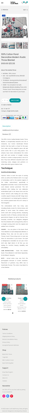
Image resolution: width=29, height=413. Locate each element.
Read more (11, 284)
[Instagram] (3, 396)
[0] (22, 3)
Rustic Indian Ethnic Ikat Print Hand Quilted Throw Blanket (7, 304)
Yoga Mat (5, 357)
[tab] (14, 126)
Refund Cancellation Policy (9, 339)
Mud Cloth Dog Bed (7, 363)
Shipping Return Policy (8, 336)
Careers (4, 381)
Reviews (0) (6, 134)
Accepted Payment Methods (10, 345)
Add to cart (15, 100)
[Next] (25, 27)
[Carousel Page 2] (14, 313)
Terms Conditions (7, 333)
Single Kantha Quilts (12, 111)
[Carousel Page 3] (16, 313)
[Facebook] (7, 396)
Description (6, 126)
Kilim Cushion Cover (8, 360)
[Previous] (4, 27)
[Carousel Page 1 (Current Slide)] (12, 313)
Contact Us (5, 375)
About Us (4, 378)
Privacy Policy (6, 342)
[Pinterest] (11, 396)
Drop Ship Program (7, 372)
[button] (6, 105)
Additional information (10, 130)
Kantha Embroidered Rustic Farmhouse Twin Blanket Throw (21, 305)
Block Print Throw (7, 354)
